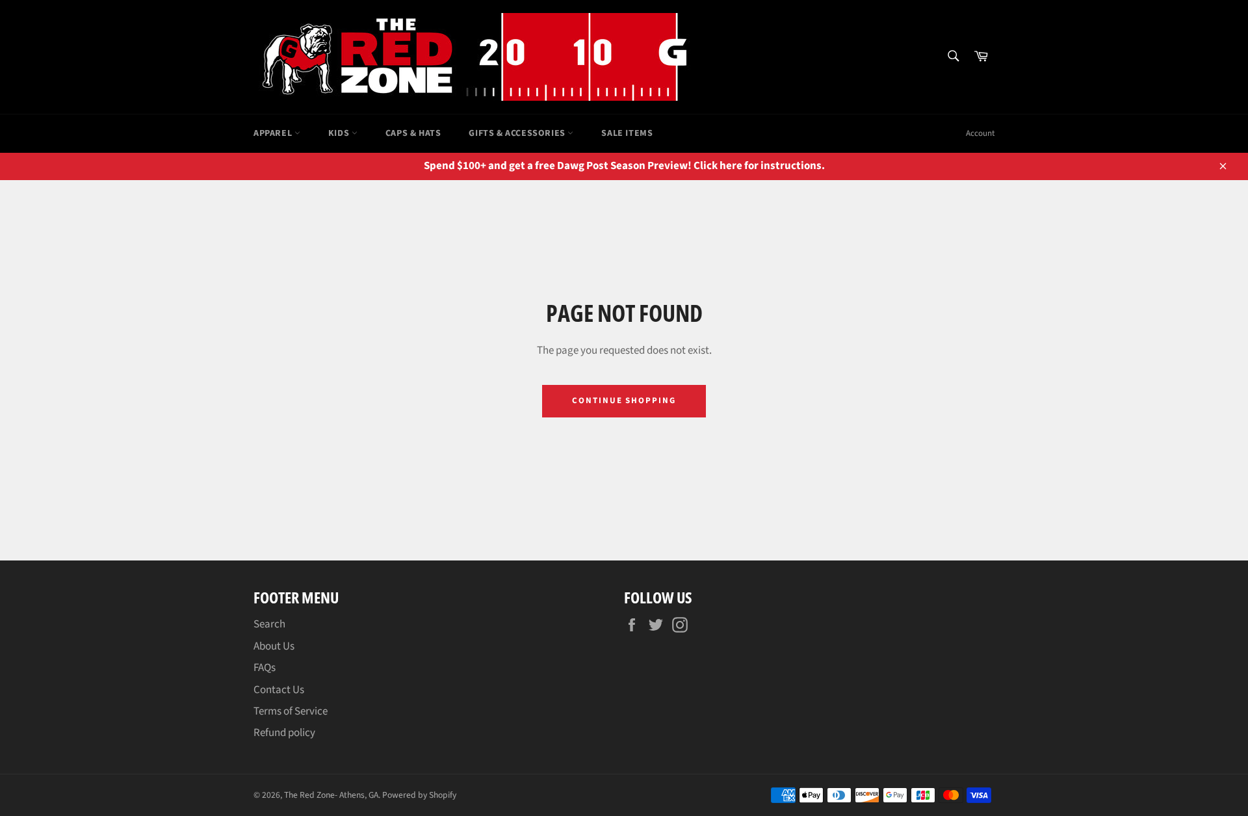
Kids (340, 133)
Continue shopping (624, 400)
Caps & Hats (413, 133)
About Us (274, 646)
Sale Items (627, 133)
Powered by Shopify (419, 795)
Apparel (274, 133)
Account (980, 133)
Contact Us (279, 690)
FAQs (265, 668)
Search (269, 624)
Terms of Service (291, 711)
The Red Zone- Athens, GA (331, 795)
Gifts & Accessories (518, 133)
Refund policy (284, 733)
